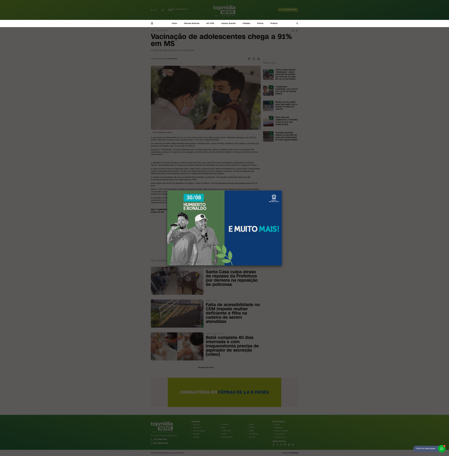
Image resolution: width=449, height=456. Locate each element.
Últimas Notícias (191, 23)
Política (273, 23)
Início (174, 23)
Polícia (260, 23)
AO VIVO (210, 23)
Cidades (246, 23)
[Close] (282, 190)
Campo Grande (228, 23)
